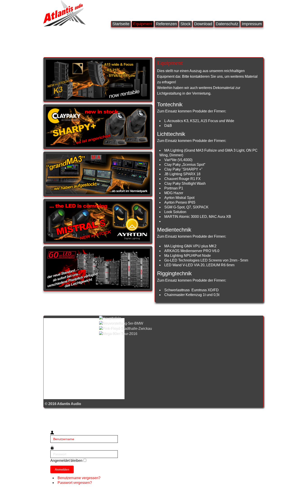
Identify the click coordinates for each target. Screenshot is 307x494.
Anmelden (62, 469)
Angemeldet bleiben (66, 460)
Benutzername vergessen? (79, 478)
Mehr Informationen (73, 47)
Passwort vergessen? (75, 483)
